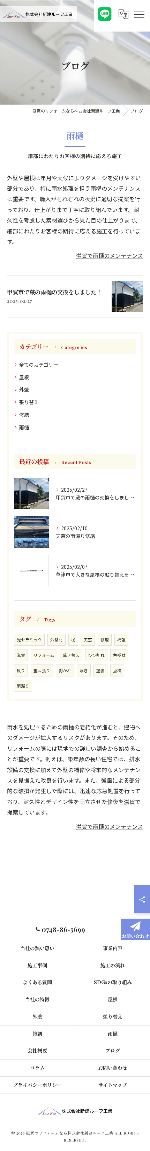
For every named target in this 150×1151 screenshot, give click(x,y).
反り (21, 670)
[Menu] (139, 14)
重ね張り (41, 670)
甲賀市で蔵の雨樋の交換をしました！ (54, 292)
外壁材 (56, 639)
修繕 (24, 414)
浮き (84, 670)
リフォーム (43, 655)
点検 (117, 670)
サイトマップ (112, 1085)
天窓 (88, 639)
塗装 (100, 670)
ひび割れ (96, 655)
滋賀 (21, 655)
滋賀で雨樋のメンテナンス (109, 255)
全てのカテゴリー (38, 364)
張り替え (29, 402)
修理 (104, 639)
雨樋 (24, 427)
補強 (121, 639)
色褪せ (119, 655)
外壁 (24, 389)
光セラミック (29, 639)
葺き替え (71, 655)
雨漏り (23, 686)
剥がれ (65, 670)
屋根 (24, 377)
